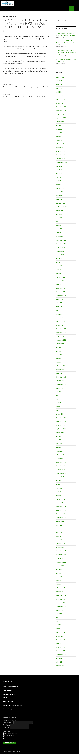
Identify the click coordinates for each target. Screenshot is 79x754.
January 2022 (60, 281)
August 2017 (60, 477)
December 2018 (61, 418)
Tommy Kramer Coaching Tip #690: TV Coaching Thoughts (65, 34)
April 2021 (59, 314)
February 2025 (60, 144)
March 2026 (59, 96)
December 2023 (61, 195)
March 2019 (59, 406)
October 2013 (60, 647)
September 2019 (61, 384)
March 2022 (59, 273)
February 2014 (60, 632)
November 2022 (61, 244)
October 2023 (60, 203)
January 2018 (60, 458)
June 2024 (59, 173)
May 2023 (59, 221)
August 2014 (60, 610)
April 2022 (59, 269)
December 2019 (61, 373)
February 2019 (60, 410)
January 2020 (60, 369)
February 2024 (60, 188)
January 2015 (60, 591)
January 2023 (60, 236)
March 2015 (59, 584)
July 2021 (59, 303)
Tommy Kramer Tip (9, 16)
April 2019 (59, 403)
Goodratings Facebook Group (12, 705)
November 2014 (61, 599)
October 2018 (60, 425)
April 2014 (59, 625)
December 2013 (61, 640)
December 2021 (61, 284)
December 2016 (61, 506)
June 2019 (59, 395)
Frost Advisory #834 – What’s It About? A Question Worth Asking (65, 42)
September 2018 (61, 429)
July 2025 (59, 125)
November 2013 (61, 643)
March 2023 (59, 229)
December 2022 (61, 240)
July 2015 (59, 569)
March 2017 (59, 495)
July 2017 (59, 480)
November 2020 (61, 332)
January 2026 (60, 103)
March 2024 (59, 184)
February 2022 (60, 277)
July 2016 (59, 525)
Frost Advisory (7, 690)
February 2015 (60, 588)
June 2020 (59, 351)
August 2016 (60, 521)
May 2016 (59, 532)
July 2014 (59, 614)
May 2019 (59, 399)
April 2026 (59, 92)
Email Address (8, 722)
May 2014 (59, 621)
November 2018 (61, 421)
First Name (6, 725)
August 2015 (60, 566)
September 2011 (61, 654)
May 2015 (59, 577)
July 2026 (59, 81)
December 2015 (61, 551)
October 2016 (60, 514)
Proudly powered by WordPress (12, 751)
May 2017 (59, 488)
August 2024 (60, 166)
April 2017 (59, 492)
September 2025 (61, 118)
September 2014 (61, 606)
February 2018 (60, 455)
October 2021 (60, 292)
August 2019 (60, 388)
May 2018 (59, 443)
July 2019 (59, 392)
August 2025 (60, 121)
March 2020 (59, 362)
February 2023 (60, 232)
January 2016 (60, 547)
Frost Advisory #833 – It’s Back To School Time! (66, 60)
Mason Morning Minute (10, 686)
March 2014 (59, 628)
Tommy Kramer (21, 31)
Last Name (6, 727)
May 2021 (59, 310)
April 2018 (59, 447)
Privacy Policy (7, 709)
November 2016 (61, 510)
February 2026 (60, 99)
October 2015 (60, 558)
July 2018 (59, 436)
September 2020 (61, 340)
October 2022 (60, 247)
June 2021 (59, 307)
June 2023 (59, 218)
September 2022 (61, 251)
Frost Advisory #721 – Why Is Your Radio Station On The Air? (24, 96)
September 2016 (61, 517)
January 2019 (60, 414)
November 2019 (61, 377)
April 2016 (59, 536)
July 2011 (59, 658)
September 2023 (61, 207)
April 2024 (59, 181)
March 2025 (59, 140)
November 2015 (61, 554)
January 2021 (60, 325)
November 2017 (61, 466)
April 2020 (59, 358)
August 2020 (60, 344)
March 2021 (59, 318)
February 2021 (60, 321)
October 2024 (60, 158)
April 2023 (59, 225)
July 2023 (59, 214)
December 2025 (61, 107)
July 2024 (59, 170)
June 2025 (59, 129)
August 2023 (60, 210)
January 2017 (60, 503)
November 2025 (61, 110)
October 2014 (60, 603)
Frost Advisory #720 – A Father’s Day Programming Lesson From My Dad (26, 87)
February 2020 (60, 366)
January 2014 (60, 636)
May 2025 (59, 133)
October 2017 (60, 469)
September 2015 (61, 562)
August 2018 (60, 432)
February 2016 (60, 543)
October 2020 (60, 336)
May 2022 (59, 266)
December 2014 (61, 595)
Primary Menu (76, 8)
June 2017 (59, 484)
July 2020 (59, 347)
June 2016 (59, 529)
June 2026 (59, 84)
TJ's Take (7, 739)
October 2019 (60, 381)
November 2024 (61, 155)
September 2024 (61, 162)
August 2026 (60, 77)
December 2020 (61, 329)
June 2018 (59, 440)
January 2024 (60, 192)
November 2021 (61, 288)
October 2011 (60, 651)
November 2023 (61, 199)
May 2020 (59, 355)
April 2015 (59, 580)
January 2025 (60, 147)
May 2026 (59, 88)
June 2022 (59, 262)
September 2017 (61, 473)
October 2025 (60, 114)
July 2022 (59, 258)
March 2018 (59, 451)
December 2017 (61, 462)
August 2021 (60, 299)
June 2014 (59, 617)
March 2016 (59, 540)
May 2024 (59, 177)
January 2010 (60, 666)
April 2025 (59, 136)
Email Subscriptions (9, 701)
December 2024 (61, 151)
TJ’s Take (6, 698)
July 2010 (59, 662)
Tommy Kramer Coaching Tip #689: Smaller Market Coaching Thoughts (66, 52)
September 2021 (61, 295)
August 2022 (60, 255)
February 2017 (60, 499)
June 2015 (59, 573)
